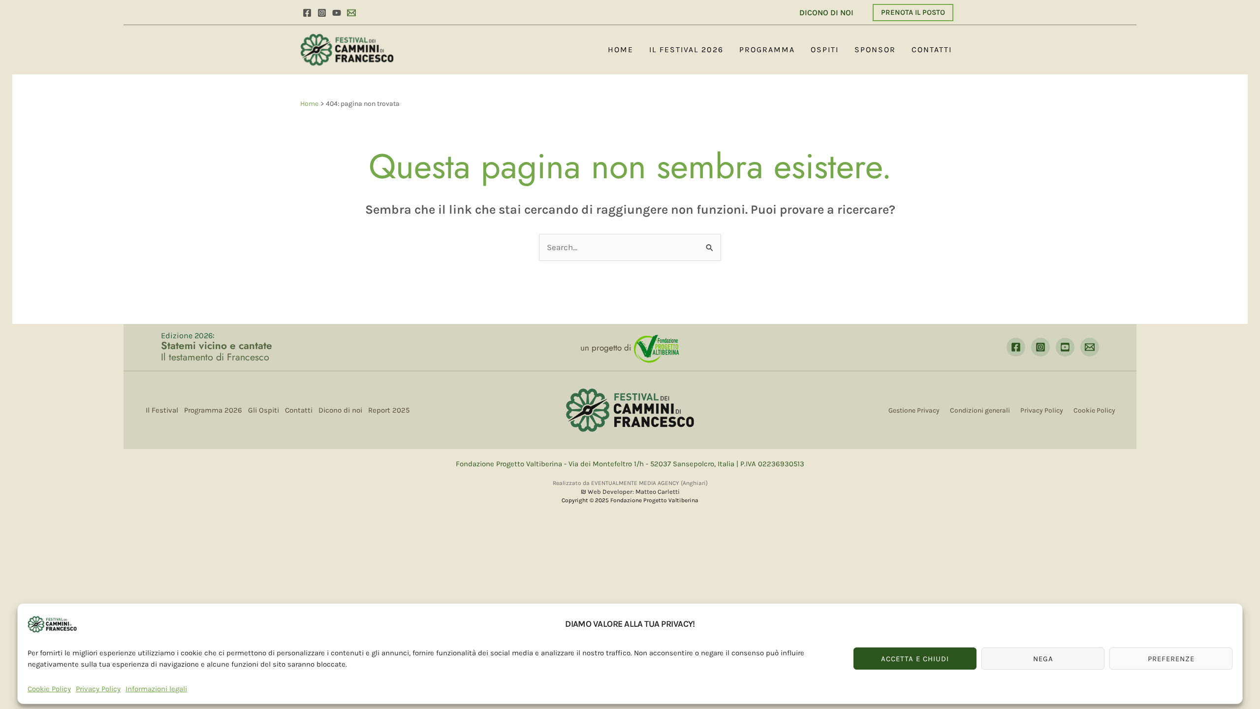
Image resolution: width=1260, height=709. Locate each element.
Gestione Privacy (914, 410)
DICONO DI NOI (825, 12)
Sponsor (875, 49)
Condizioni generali (980, 410)
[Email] (351, 12)
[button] (913, 12)
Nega (1043, 658)
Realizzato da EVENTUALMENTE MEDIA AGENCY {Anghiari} (630, 483)
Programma (767, 49)
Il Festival (162, 410)
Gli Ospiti (263, 410)
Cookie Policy (49, 688)
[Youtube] (336, 12)
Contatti (932, 49)
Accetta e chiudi (915, 658)
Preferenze (1171, 658)
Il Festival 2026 (686, 49)
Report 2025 (389, 410)
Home (620, 49)
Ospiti (825, 49)
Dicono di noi (340, 410)
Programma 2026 (213, 410)
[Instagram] (321, 12)
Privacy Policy (98, 688)
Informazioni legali (156, 688)
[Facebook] (307, 12)
